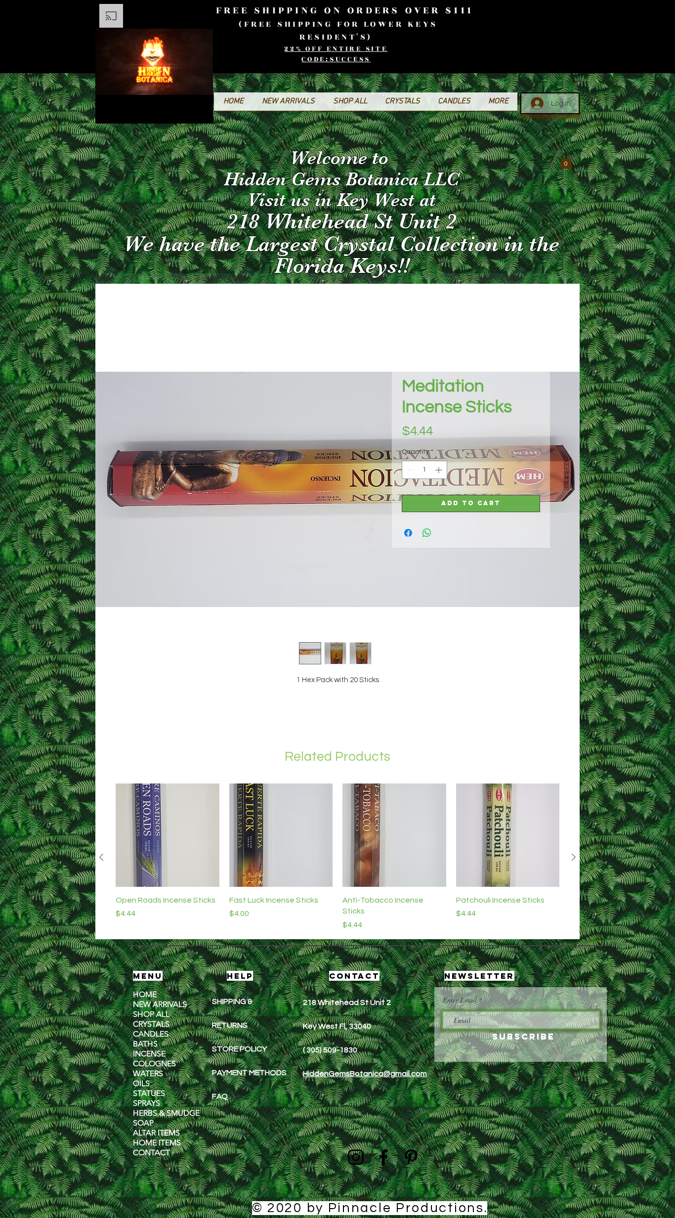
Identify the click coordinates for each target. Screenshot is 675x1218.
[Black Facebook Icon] (383, 1158)
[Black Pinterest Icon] (411, 1158)
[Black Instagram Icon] (355, 1158)
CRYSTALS (151, 1025)
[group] (337, 858)
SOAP (143, 1124)
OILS (141, 1084)
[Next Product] (574, 858)
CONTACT (151, 1153)
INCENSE (149, 1054)
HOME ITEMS (157, 1143)
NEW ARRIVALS (160, 1005)
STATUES (149, 1094)
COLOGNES (154, 1064)
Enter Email (460, 1001)
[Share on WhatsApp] (427, 534)
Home (135, 309)
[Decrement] (409, 470)
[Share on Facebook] (408, 534)
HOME (145, 995)
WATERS (148, 1074)
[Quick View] (167, 836)
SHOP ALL (151, 1015)
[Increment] (439, 470)
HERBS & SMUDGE (166, 1114)
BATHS (145, 1044)
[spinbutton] (424, 470)
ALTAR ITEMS (156, 1133)
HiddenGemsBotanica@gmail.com (365, 1075)
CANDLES (151, 1035)
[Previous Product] (101, 858)
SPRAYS (146, 1104)
